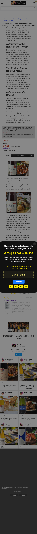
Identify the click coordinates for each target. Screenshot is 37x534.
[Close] (34, 243)
